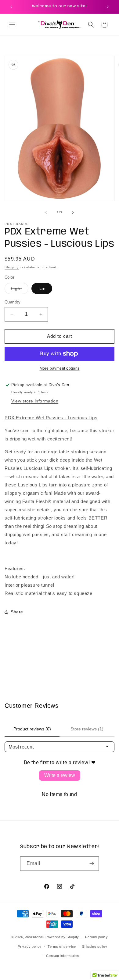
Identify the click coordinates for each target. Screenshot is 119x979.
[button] (12, 24)
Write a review (59, 775)
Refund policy (96, 937)
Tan (42, 288)
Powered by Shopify (62, 937)
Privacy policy (29, 946)
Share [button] (17, 611)
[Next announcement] (107, 6)
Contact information (62, 956)
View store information (34, 400)
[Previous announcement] (11, 6)
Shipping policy (94, 946)
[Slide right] (73, 212)
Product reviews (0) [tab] (32, 728)
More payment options (60, 368)
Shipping (12, 267)
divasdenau (35, 937)
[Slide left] (46, 212)
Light (19, 290)
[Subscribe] (92, 863)
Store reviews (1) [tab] (86, 728)
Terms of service (62, 946)
